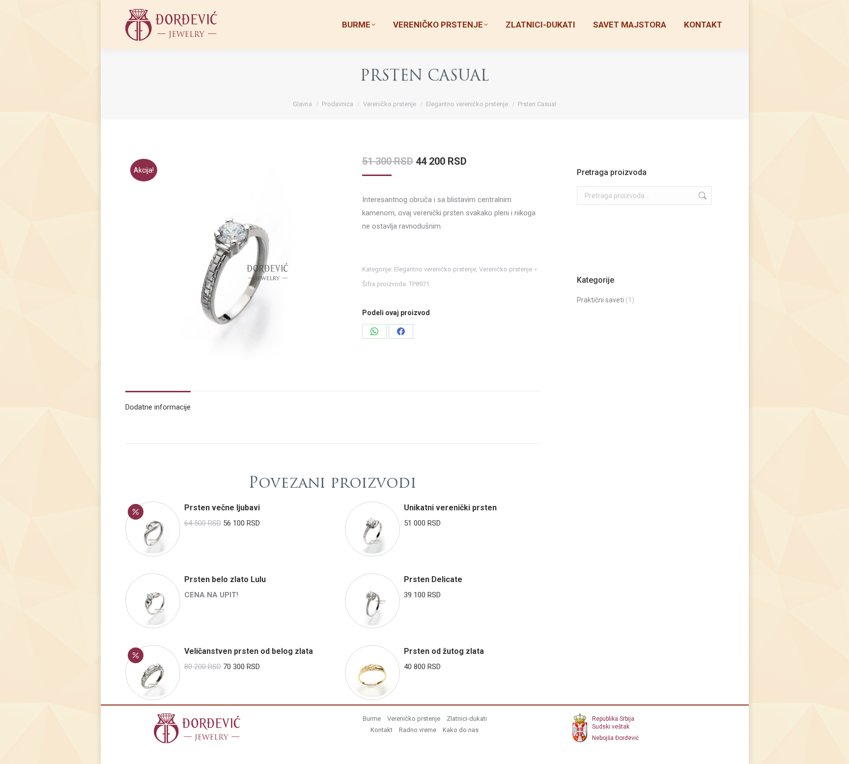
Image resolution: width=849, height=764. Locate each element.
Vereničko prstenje (505, 269)
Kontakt (381, 730)
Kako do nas (461, 730)
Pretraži (702, 195)
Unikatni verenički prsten (450, 507)
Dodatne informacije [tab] (158, 407)
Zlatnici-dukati (467, 718)
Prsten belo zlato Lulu (225, 579)
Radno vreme (417, 730)
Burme (372, 718)
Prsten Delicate (433, 579)
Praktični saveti (600, 300)
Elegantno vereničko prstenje (435, 269)
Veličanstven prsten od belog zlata (248, 651)
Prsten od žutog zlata (444, 651)
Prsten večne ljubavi (222, 507)
